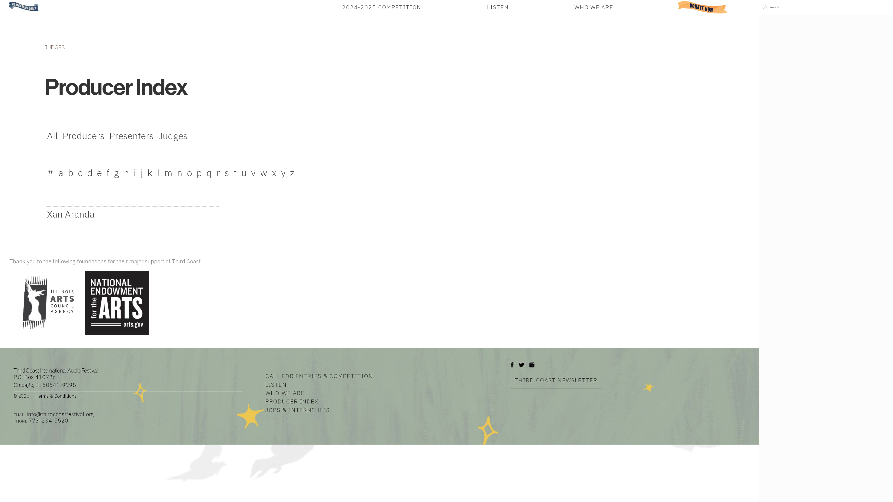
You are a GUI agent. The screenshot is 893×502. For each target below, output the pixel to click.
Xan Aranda (71, 214)
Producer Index (292, 401)
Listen (498, 7)
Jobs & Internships (297, 410)
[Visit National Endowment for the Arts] (116, 335)
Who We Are (593, 7)
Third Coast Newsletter (555, 380)
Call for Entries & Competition (319, 376)
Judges (173, 136)
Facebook (512, 362)
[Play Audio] (826, 82)
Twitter (521, 362)
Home (8, 2)
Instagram (531, 362)
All (52, 136)
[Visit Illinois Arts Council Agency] (46, 335)
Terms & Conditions (56, 396)
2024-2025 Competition (381, 7)
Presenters (131, 136)
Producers (84, 136)
